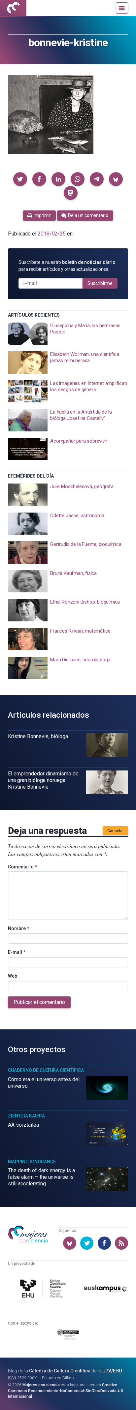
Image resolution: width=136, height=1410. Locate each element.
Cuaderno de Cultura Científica (46, 1070)
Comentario (22, 866)
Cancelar (115, 831)
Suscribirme (100, 283)
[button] (20, 179)
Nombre (18, 928)
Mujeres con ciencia (41, 1385)
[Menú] (122, 8)
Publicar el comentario (39, 1002)
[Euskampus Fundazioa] (105, 1289)
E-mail (16, 952)
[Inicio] (13, 8)
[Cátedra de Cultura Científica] (44, 1289)
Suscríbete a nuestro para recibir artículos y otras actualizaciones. (67, 266)
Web (12, 976)
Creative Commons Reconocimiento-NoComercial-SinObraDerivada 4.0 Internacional (65, 1391)
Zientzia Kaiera (26, 1115)
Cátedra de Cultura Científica (59, 1370)
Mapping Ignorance (32, 1161)
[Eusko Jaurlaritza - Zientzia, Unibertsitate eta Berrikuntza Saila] (68, 1335)
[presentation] (68, 334)
